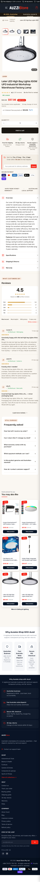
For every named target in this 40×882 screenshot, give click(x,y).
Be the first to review (31, 92)
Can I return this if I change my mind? (17, 438)
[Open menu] (6, 8)
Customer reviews (7, 818)
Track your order (7, 788)
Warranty (4, 801)
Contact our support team (12, 749)
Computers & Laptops (9, 771)
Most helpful (14, 319)
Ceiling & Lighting (12, 20)
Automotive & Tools (8, 758)
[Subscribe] (34, 842)
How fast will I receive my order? (15, 431)
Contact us (5, 785)
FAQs (3, 804)
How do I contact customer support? (17, 469)
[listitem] (5, 32)
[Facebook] (3, 853)
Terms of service (7, 824)
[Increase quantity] (36, 123)
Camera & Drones (7, 768)
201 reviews (18, 92)
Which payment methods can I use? (16, 453)
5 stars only (32, 319)
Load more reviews (19, 413)
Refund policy (6, 827)
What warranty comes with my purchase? (15, 446)
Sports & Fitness (7, 774)
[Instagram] (7, 853)
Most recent (5, 319)
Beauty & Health (7, 761)
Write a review (32, 322)
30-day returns (6, 798)
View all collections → (9, 777)
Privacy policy (6, 821)
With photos (23, 319)
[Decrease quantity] (4, 123)
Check (34, 166)
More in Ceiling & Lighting (20, 609)
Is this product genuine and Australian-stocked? (18, 461)
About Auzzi (6, 812)
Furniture (4, 764)
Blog (3, 815)
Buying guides (6, 791)
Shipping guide (6, 795)
